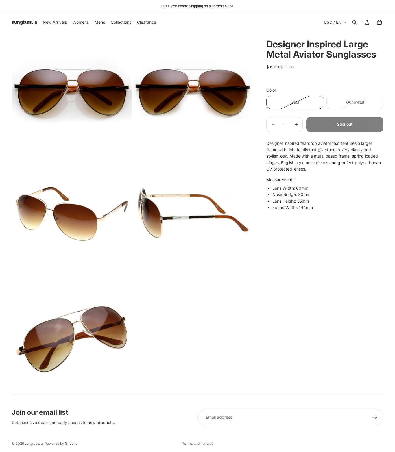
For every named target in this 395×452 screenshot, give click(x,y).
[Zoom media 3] (72, 213)
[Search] (354, 22)
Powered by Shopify (61, 443)
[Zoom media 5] (72, 334)
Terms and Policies (197, 443)
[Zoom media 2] (193, 92)
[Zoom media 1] (72, 92)
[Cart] (379, 22)
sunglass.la (34, 443)
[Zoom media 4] (193, 213)
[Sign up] (375, 417)
